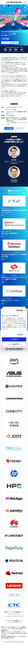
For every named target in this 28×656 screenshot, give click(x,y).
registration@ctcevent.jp (14, 622)
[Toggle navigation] (25, 2)
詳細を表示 (20, 334)
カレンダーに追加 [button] (12, 109)
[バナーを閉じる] (25, 310)
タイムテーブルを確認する (10, 42)
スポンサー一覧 (14, 595)
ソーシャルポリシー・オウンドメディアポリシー (14, 616)
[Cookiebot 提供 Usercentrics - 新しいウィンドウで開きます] (17, 310)
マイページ (19, 128)
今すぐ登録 (6, 38)
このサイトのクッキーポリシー (14, 614)
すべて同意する (14, 339)
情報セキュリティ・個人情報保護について (14, 612)
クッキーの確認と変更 (13, 344)
